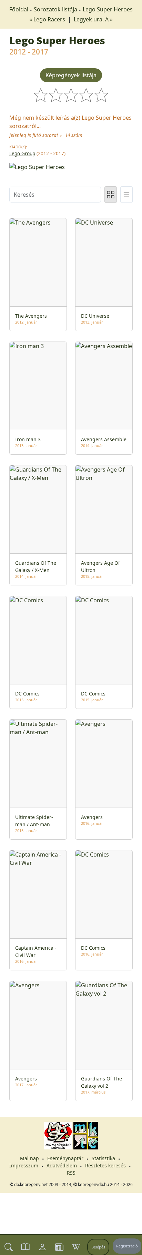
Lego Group (22, 153)
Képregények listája (71, 75)
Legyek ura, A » (93, 19)
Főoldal (18, 9)
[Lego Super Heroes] (71, 166)
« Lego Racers (48, 19)
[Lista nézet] (126, 194)
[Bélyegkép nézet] (110, 194)
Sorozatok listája (55, 9)
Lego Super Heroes (108, 9)
